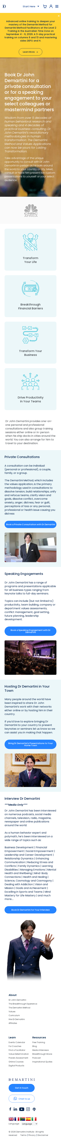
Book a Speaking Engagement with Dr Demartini (30, 631)
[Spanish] (28, 1120)
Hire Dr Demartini (17, 1019)
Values (12, 1011)
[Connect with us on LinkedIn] (15, 1109)
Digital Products (16, 1065)
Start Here (30, 6)
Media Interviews (40, 1050)
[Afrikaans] (23, 1120)
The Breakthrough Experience (23, 1003)
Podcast (36, 1057)
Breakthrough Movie (42, 1054)
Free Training (38, 1042)
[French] (17, 1120)
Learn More (30, 51)
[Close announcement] (55, 16)
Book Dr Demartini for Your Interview (30, 909)
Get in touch (21, 1087)
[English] (11, 1120)
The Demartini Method (19, 480)
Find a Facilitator (17, 1050)
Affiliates (13, 1023)
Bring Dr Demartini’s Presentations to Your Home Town (30, 744)
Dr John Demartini (17, 1000)
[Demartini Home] (22, 1080)
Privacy (32, 1135)
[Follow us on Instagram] (28, 1109)
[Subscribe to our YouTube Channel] (22, 1109)
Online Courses (16, 1061)
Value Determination (19, 1054)
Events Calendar (17, 1042)
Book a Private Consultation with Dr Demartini (30, 524)
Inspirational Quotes (42, 1061)
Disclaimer (43, 1135)
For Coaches (15, 1046)
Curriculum (14, 1015)
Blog (34, 1046)
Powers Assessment (18, 1057)
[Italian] (34, 1120)
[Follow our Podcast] (34, 1109)
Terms (23, 1135)
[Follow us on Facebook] (10, 1109)
